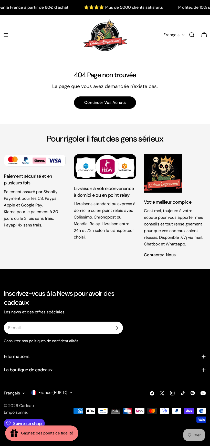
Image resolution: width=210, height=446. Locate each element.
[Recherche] (192, 35)
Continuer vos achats (105, 102)
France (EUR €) (52, 392)
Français (171, 34)
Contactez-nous (160, 254)
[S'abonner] (117, 327)
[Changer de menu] (6, 35)
